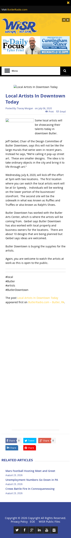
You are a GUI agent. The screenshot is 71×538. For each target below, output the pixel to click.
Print (51, 111)
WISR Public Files (49, 521)
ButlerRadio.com (17, 9)
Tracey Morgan (25, 108)
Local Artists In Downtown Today (37, 298)
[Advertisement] (35, 343)
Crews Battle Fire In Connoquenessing (30, 489)
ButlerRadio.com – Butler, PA (46, 302)
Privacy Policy (19, 521)
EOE (31, 521)
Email (63, 111)
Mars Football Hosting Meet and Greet (30, 471)
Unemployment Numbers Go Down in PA (31, 480)
